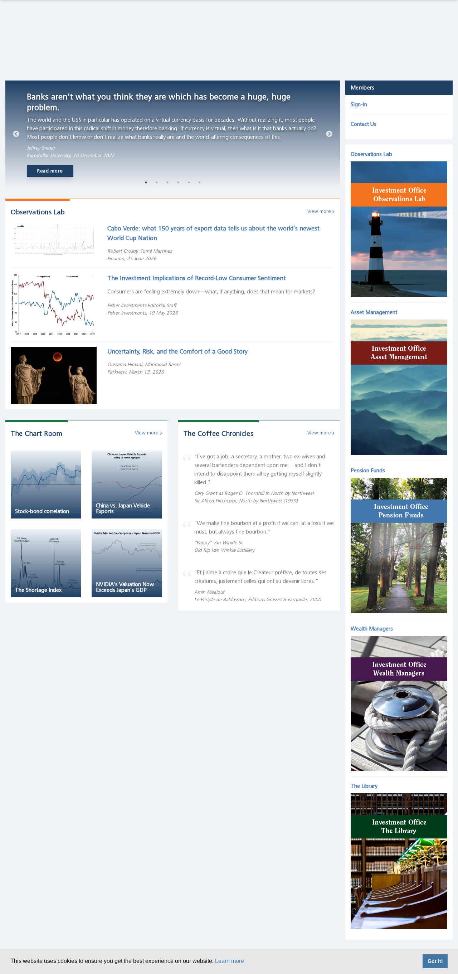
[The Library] (399, 859)
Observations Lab (371, 154)
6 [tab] (199, 182)
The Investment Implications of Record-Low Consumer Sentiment (196, 278)
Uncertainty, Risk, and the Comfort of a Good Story (177, 351)
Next (329, 134)
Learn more (229, 961)
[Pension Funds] (399, 543)
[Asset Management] (399, 385)
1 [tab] (146, 182)
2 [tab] (156, 182)
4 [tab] (178, 182)
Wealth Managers (372, 628)
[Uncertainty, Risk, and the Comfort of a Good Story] (54, 375)
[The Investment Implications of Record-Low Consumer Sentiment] (54, 304)
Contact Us (363, 124)
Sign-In (359, 104)
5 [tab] (189, 182)
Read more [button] (50, 171)
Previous (16, 134)
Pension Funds (368, 470)
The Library (364, 786)
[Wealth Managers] (399, 701)
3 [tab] (167, 182)
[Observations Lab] (399, 227)
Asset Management (374, 312)
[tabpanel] (172, 134)
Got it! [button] (435, 961)
